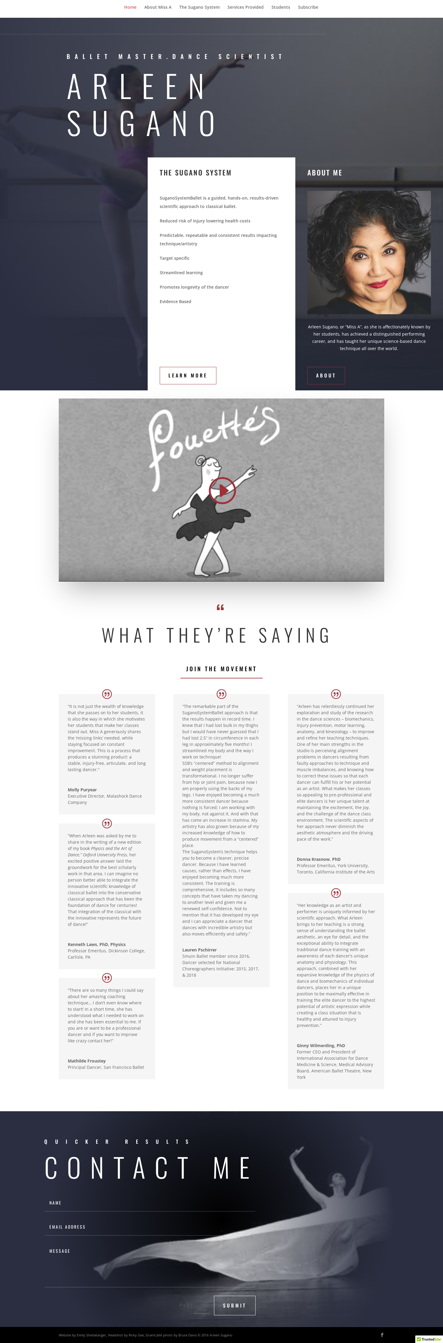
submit (235, 1305)
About (326, 375)
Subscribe (308, 7)
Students (281, 7)
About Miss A (157, 7)
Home (130, 7)
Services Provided (246, 7)
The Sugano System (199, 7)
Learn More (188, 375)
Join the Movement (221, 668)
